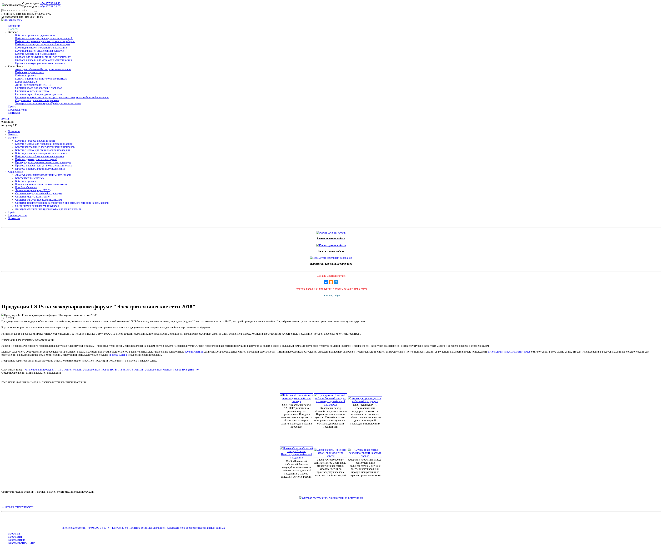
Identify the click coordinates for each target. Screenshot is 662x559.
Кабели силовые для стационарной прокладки (42, 44)
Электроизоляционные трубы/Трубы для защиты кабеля (48, 103)
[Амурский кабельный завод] (365, 452)
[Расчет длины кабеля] (331, 244)
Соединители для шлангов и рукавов (37, 100)
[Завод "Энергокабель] (330, 452)
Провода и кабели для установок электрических (43, 59)
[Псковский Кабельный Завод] (296, 452)
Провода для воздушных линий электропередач (43, 56)
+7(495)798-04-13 (50, 3)
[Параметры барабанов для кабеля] (331, 256)
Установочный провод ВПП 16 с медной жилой (52, 369)
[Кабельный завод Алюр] (296, 397)
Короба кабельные (26, 81)
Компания (14, 25)
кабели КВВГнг (194, 351)
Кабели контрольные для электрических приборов (45, 41)
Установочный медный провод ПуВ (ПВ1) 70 (172, 369)
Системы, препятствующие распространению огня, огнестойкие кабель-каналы (62, 97)
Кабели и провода (25, 75)
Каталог (13, 137)
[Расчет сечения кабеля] (331, 231)
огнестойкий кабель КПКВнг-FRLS (509, 351)
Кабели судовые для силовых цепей (36, 53)
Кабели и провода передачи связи (35, 35)
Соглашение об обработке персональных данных (196, 527)
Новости (13, 28)
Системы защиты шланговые (32, 91)
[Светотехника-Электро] (331, 497)
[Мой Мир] (336, 282)
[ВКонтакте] (326, 282)
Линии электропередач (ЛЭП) (33, 84)
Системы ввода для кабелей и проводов (38, 87)
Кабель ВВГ (15, 536)
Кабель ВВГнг (16, 539)
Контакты (14, 112)
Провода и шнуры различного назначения (40, 63)
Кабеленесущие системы (29, 72)
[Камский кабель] (330, 398)
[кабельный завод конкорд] (365, 398)
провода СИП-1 (118, 354)
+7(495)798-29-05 (50, 6)
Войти (5, 118)
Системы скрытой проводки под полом (38, 94)
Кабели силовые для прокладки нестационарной (44, 38)
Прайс (12, 106)
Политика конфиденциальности (147, 527)
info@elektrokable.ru (74, 527)
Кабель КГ (14, 533)
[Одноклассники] (331, 282)
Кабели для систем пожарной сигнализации (41, 47)
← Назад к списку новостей (17, 506)
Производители (17, 109)
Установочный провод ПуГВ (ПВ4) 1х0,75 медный (113, 369)
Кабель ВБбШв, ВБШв (21, 542)
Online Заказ (15, 171)
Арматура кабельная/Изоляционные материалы (43, 69)
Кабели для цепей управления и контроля (39, 50)
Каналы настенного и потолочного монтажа (41, 78)
